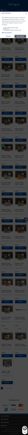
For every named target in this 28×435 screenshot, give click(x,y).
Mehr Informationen (7, 32)
